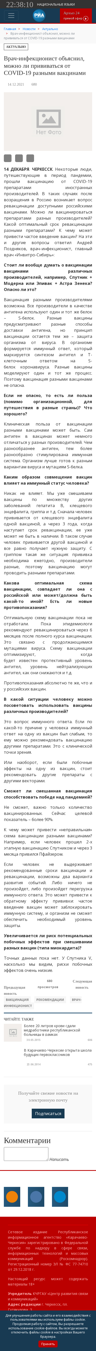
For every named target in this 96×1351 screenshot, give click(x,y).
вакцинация (17, 1000)
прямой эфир (73, 15)
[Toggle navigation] (11, 15)
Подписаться (48, 1113)
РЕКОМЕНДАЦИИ (50, 1000)
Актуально (16, 47)
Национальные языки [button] (56, 4)
